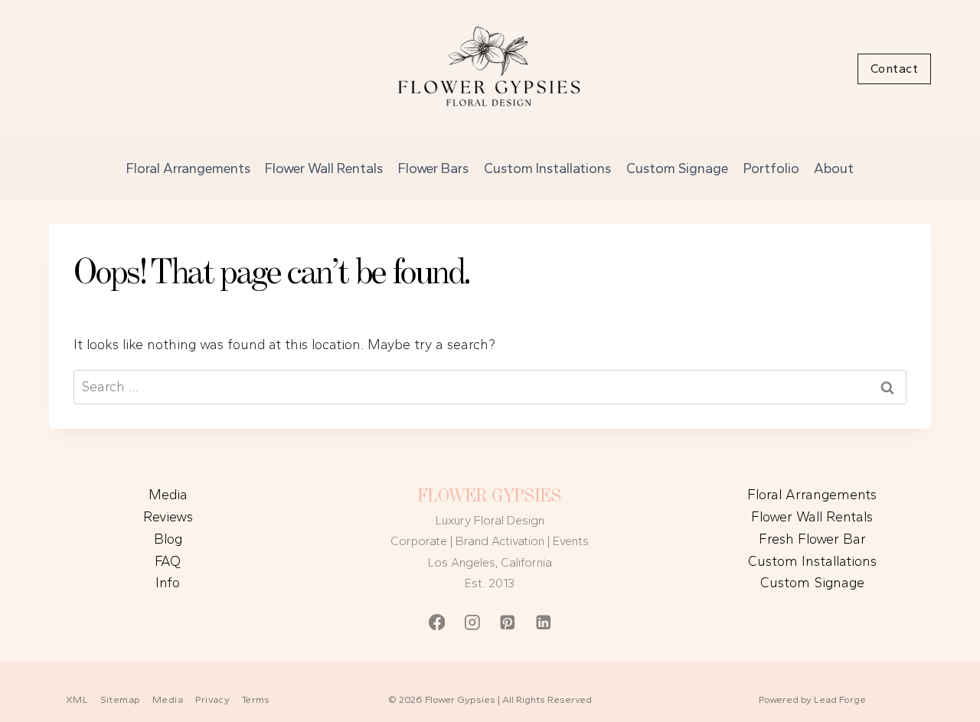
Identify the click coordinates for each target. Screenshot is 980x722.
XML (77, 699)
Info (167, 582)
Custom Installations (547, 168)
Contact (894, 68)
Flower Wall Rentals (324, 168)
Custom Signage (677, 168)
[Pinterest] (508, 622)
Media (168, 494)
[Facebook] (436, 622)
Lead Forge (840, 699)
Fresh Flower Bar (812, 539)
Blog (168, 539)
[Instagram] (472, 622)
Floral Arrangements (188, 168)
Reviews (168, 516)
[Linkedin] (543, 622)
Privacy (212, 699)
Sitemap (120, 699)
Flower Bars (433, 168)
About (834, 168)
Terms (256, 699)
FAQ (168, 561)
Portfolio (771, 168)
